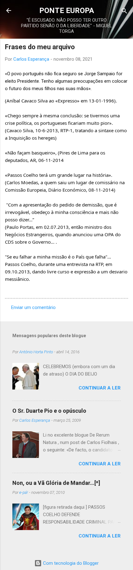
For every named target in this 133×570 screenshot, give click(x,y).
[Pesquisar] (124, 11)
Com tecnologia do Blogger (70, 563)
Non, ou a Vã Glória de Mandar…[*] (56, 483)
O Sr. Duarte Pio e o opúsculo (49, 410)
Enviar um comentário (33, 307)
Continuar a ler (100, 388)
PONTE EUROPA (66, 10)
